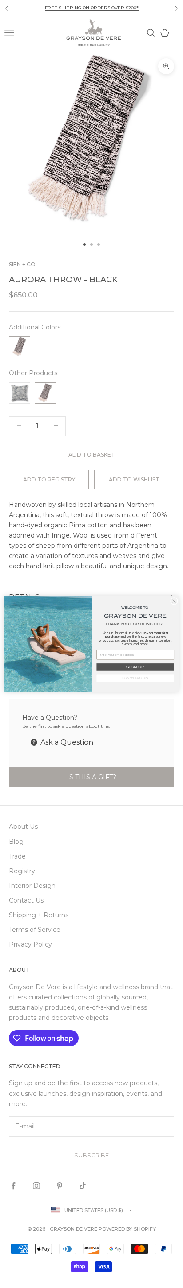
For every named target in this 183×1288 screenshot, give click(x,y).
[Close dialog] (174, 601)
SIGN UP (135, 667)
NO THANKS (135, 678)
